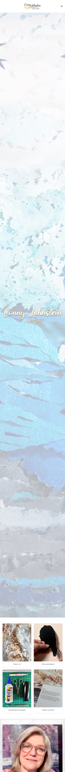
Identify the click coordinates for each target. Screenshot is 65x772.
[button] (61, 6)
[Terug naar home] (32, 6)
